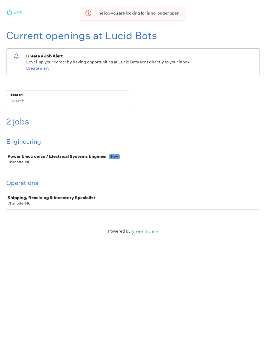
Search (16, 95)
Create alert (37, 68)
